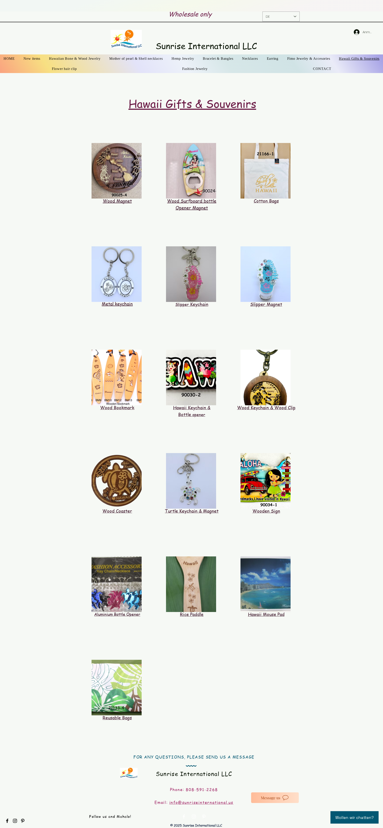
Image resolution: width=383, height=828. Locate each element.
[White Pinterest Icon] (204, 816)
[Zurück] (31, 6)
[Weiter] (351, 6)
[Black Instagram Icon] (15, 821)
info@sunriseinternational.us (201, 802)
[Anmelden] (352, 32)
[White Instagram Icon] (194, 816)
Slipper (191, 304)
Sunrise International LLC (206, 46)
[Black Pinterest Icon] (22, 821)
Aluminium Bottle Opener (117, 614)
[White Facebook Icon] (184, 816)
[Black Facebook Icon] (7, 821)
